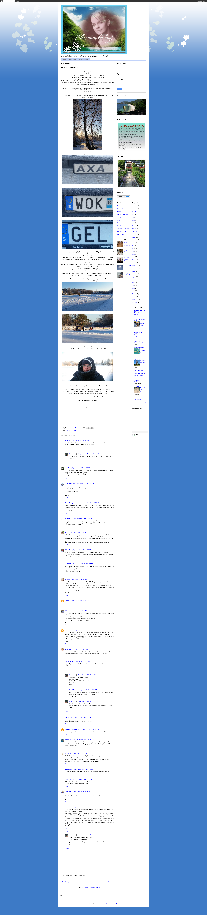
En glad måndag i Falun (142, 323)
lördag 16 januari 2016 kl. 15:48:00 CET (77, 532)
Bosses (101, 81)
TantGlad (136, 380)
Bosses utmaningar (71, 430)
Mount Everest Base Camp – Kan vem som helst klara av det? (139, 373)
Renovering (120, 217)
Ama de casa (68, 739)
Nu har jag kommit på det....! (127, 259)
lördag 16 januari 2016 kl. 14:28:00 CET (79, 468)
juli (133, 214)
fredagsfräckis (120, 208)
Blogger (118, 903)
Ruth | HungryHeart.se (71, 503)
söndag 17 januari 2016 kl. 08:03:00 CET (82, 661)
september (134, 240)
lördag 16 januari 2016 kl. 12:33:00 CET (81, 440)
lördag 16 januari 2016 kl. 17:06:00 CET (82, 563)
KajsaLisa (67, 440)
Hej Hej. (136, 381)
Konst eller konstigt (139, 348)
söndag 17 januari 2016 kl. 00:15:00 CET (79, 649)
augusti (134, 211)
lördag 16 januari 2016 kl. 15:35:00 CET (83, 518)
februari (134, 225)
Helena (67, 550)
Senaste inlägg (66, 882)
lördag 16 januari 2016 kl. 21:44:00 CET (78, 611)
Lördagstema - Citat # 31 (127, 273)
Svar (68, 450)
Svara (66, 447)
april (133, 220)
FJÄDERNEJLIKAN (71, 729)
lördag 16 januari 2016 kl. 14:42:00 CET (83, 483)
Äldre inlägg (110, 882)
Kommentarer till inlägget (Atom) (92, 887)
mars (133, 223)
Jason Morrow (106, 903)
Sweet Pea (67, 579)
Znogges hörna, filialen (138, 332)
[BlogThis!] (88, 428)
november (134, 208)
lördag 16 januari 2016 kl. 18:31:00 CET (81, 600)
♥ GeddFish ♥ (137, 359)
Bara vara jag (69, 518)
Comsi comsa (68, 483)
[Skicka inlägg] (84, 428)
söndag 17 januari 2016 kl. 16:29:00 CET (83, 791)
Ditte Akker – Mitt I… (139, 370)
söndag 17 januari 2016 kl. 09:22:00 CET (88, 675)
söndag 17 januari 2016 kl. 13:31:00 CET (83, 779)
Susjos (66, 649)
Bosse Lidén (68, 807)
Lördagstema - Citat (122, 214)
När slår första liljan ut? (84, 59)
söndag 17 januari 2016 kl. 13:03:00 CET (86, 690)
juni (133, 248)
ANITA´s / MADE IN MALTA (139, 310)
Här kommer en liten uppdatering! (127, 243)
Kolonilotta (72, 454)
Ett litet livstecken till (142, 350)
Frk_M (67, 717)
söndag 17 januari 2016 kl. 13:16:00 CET (88, 701)
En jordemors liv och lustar (139, 319)
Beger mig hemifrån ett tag (142, 362)
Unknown (67, 600)
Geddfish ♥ (68, 564)
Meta (66, 468)
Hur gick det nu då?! (127, 250)
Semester (119, 223)
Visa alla (144, 402)
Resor (118, 220)
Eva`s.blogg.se (138, 341)
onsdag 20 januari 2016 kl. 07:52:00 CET (83, 807)
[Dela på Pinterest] (93, 428)
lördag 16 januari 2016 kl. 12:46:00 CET (88, 454)
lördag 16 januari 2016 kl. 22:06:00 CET (90, 630)
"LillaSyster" (68, 779)
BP (66, 532)
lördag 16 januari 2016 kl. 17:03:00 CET (79, 550)
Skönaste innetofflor (139, 342)
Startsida (64, 59)
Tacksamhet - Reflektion (123, 228)
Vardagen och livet (122, 231)
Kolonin (119, 211)
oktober (134, 237)
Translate (137, 436)
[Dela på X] (90, 428)
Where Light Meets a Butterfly (139, 313)
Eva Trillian (68, 753)
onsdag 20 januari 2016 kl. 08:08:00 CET (88, 835)
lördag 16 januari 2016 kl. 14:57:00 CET (88, 503)
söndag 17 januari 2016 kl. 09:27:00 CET (88, 729)
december (134, 206)
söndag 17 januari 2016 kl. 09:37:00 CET (83, 739)
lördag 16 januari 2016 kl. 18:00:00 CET (81, 579)
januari (134, 228)
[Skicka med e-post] (87, 428)
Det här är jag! (72, 59)
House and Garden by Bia (72, 630)
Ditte (66, 611)
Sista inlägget (137, 399)
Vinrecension (120, 234)
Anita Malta (68, 769)
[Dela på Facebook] (92, 428)
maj (133, 217)
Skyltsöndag (120, 225)
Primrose (136, 386)
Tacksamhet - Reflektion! (127, 266)
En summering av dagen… (138, 335)
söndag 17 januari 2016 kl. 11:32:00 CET (83, 753)
